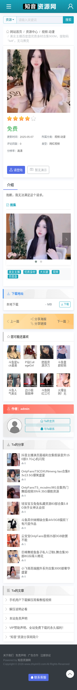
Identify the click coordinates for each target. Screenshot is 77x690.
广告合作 (33, 655)
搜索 (68, 19)
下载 (66, 304)
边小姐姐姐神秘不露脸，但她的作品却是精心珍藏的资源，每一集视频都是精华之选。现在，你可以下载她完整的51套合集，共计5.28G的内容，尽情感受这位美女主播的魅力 (30, 392)
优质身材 (30, 271)
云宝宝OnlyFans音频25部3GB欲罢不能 (44, 538)
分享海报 (40, 319)
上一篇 (14, 321)
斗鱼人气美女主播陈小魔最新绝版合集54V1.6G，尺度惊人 (14, 392)
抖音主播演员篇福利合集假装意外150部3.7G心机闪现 (45, 457)
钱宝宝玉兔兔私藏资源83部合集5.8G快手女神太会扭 (44, 505)
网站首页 (16, 31)
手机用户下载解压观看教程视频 (30, 600)
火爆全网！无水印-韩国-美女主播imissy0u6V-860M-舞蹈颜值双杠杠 (63, 392)
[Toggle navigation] (8, 6)
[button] (35, 261)
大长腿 (44, 271)
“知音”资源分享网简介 (23, 637)
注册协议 (45, 655)
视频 (55, 271)
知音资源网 (24, 660)
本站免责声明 (18, 618)
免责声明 (21, 655)
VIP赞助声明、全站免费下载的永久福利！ (37, 627)
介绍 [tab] (10, 185)
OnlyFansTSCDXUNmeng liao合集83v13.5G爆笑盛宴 (45, 473)
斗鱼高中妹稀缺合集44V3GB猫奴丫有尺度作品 (45, 521)
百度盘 (13, 276)
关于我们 (8, 655)
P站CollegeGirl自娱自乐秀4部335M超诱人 (30, 364)
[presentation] (10, 239)
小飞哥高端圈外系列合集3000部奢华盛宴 (45, 570)
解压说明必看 (18, 609)
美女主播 (14, 271)
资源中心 (32, 31)
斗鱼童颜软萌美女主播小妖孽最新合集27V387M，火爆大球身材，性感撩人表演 (63, 364)
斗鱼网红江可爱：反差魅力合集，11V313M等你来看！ (46, 392)
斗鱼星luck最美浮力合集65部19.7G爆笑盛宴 (14, 364)
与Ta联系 (49, 429)
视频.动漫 (48, 31)
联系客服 (40, 677)
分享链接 (40, 323)
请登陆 (18, 170)
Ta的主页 (49, 421)
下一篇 (62, 321)
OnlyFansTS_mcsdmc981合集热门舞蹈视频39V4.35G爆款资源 (44, 489)
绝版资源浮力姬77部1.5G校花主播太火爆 (45, 364)
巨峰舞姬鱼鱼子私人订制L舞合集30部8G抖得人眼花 (44, 554)
